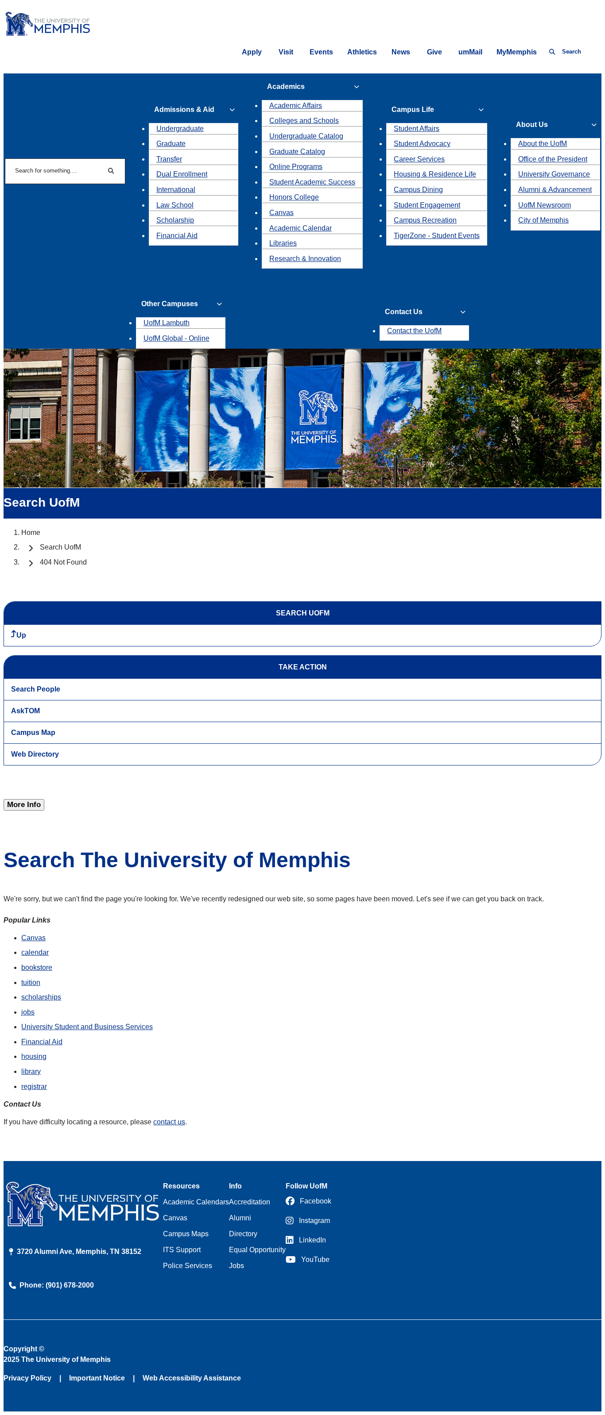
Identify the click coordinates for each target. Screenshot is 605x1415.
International (175, 189)
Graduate (171, 143)
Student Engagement (427, 205)
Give (434, 52)
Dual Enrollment (181, 174)
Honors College (294, 197)
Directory (243, 1234)
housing (34, 1056)
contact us (169, 1122)
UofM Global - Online (176, 338)
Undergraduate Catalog (306, 136)
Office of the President (552, 159)
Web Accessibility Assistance (192, 1378)
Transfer (169, 159)
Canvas (281, 212)
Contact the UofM (414, 331)
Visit (286, 52)
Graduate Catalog (297, 151)
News (401, 52)
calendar (35, 952)
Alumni (240, 1218)
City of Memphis (543, 220)
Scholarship (175, 220)
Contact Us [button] (404, 311)
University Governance (554, 174)
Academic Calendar (300, 228)
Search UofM (60, 547)
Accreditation (249, 1202)
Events (321, 52)
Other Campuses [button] (169, 304)
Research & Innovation (305, 258)
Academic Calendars (196, 1202)
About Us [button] (532, 124)
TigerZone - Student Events (437, 235)
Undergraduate (180, 128)
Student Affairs (416, 128)
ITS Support (182, 1250)
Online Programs (295, 166)
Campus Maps (186, 1234)
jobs (28, 1012)
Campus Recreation (425, 220)
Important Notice (97, 1378)
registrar (34, 1086)
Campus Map (33, 732)
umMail (470, 52)
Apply (252, 52)
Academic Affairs (295, 105)
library (31, 1071)
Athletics (362, 52)
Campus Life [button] (413, 109)
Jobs (236, 1265)
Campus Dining (418, 189)
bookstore (36, 967)
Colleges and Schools (304, 120)
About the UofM (542, 143)
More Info (24, 804)
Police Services (187, 1265)
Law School (175, 205)
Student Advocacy (422, 143)
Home (30, 532)
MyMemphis (516, 52)
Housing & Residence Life (435, 174)
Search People (35, 689)
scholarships (41, 997)
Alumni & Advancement (555, 189)
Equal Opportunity (257, 1250)
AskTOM (25, 711)
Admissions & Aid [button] (184, 109)
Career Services (419, 159)
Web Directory (35, 754)
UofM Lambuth (166, 323)
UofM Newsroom (544, 205)
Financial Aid (177, 235)
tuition (30, 982)
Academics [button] (286, 86)
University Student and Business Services (87, 1026)
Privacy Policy (27, 1378)
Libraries (283, 243)
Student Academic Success (312, 182)
